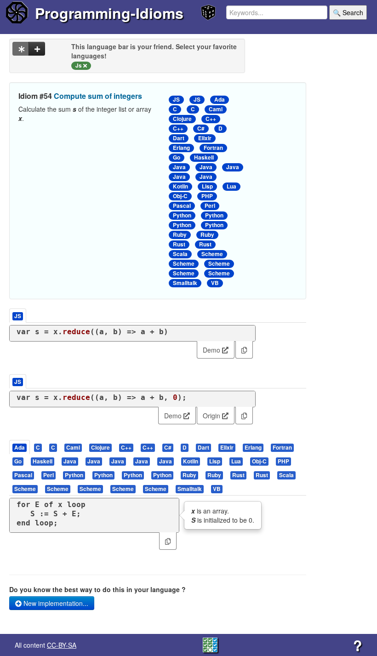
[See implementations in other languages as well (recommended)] (20, 49)
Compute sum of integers (98, 96)
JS (176, 99)
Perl (210, 206)
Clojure (182, 119)
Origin (212, 415)
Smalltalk (185, 283)
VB (215, 283)
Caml (216, 109)
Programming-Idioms (109, 12)
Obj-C (180, 196)
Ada (219, 99)
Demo (212, 349)
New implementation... (55, 603)
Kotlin (180, 186)
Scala (180, 254)
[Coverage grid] (210, 644)
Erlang (181, 148)
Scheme (212, 254)
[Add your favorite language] (37, 49)
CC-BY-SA (61, 645)
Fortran (213, 148)
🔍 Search (348, 12)
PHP (207, 196)
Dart (178, 138)
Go (176, 157)
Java (179, 167)
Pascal (182, 206)
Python (182, 215)
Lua (231, 186)
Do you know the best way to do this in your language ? (97, 589)
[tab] (20, 447)
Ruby (180, 235)
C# (201, 128)
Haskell (204, 157)
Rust (179, 244)
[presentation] (19, 447)
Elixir (204, 138)
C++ (211, 119)
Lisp (207, 186)
